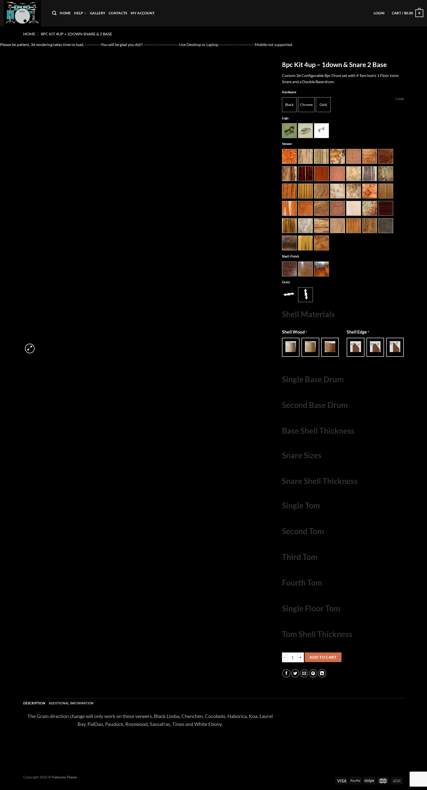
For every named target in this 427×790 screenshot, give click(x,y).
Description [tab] (34, 703)
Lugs (285, 118)
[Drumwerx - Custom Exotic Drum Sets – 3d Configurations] (24, 13)
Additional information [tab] (71, 703)
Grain (286, 282)
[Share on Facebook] (286, 673)
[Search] (54, 13)
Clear (399, 98)
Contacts (118, 13)
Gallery (97, 13)
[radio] (289, 104)
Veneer (287, 144)
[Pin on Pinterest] (313, 673)
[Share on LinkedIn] (322, 673)
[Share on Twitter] (295, 673)
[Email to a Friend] (304, 673)
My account (142, 13)
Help (78, 13)
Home (65, 13)
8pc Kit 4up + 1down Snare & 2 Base (76, 33)
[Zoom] (30, 348)
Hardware (289, 92)
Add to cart (323, 657)
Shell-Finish (290, 256)
